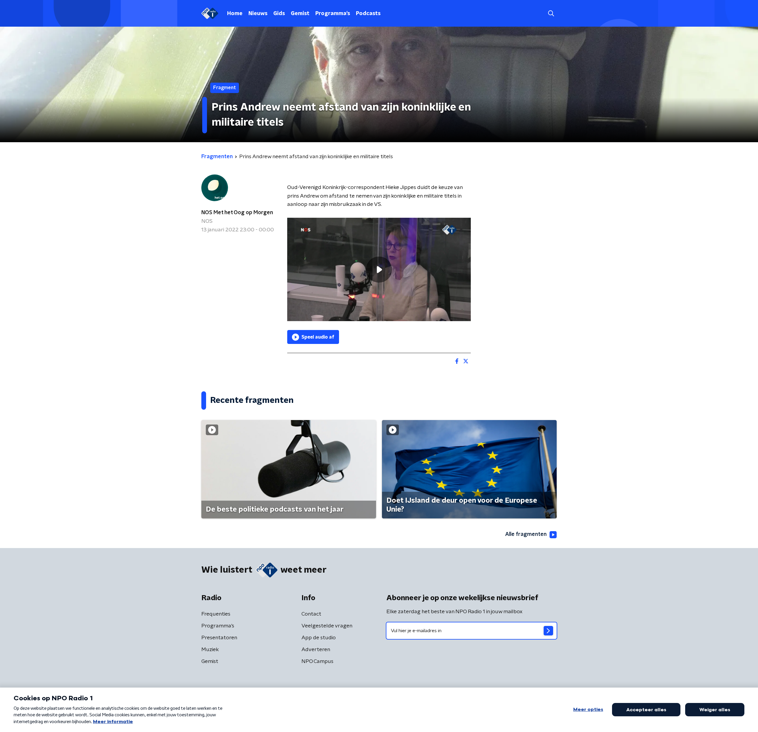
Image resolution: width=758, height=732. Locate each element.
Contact (311, 614)
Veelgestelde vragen (326, 626)
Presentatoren (219, 637)
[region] (379, 269)
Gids (279, 13)
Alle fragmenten (526, 534)
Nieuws (257, 13)
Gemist (300, 13)
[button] (551, 13)
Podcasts (368, 13)
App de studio (318, 637)
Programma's (332, 13)
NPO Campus (317, 661)
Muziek (210, 649)
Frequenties (215, 614)
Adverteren (315, 649)
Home (235, 13)
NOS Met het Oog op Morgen (237, 212)
